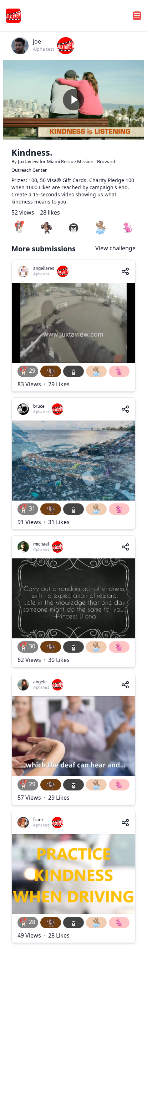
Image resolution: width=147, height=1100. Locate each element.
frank (38, 820)
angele (40, 682)
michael (41, 544)
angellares (43, 268)
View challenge (115, 248)
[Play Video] (73, 99)
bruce (39, 406)
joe (37, 41)
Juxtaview (29, 161)
